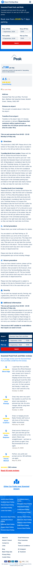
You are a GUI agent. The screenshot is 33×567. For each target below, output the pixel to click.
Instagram (23, 549)
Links (3, 545)
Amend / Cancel (7, 540)
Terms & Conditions (24, 545)
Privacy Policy (6, 554)
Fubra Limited (11, 564)
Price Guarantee (23, 540)
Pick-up (3, 345)
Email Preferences (23, 537)
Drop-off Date (6, 29)
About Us (5, 537)
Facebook (23, 551)
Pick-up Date (6, 35)
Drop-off (4, 340)
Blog (3, 549)
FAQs (19, 543)
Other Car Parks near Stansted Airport (16, 487)
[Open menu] (30, 2)
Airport (3, 336)
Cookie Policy (6, 557)
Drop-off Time (24, 29)
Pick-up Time (24, 35)
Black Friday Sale (7, 551)
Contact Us (5, 543)
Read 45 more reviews (10, 470)
